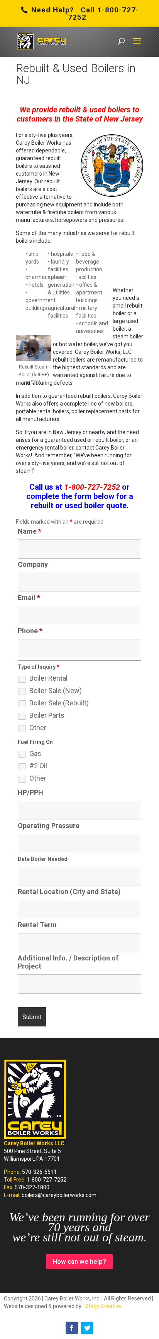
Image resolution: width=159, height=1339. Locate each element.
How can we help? (79, 1261)
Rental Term (37, 925)
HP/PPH (30, 792)
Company (33, 564)
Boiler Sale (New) (55, 691)
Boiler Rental (48, 678)
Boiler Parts (46, 715)
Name (29, 531)
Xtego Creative (103, 1306)
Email (29, 597)
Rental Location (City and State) (69, 892)
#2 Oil (38, 766)
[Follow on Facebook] (72, 1328)
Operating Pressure (49, 826)
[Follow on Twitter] (87, 1328)
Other (37, 728)
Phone (30, 631)
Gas (35, 753)
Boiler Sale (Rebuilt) (59, 703)
